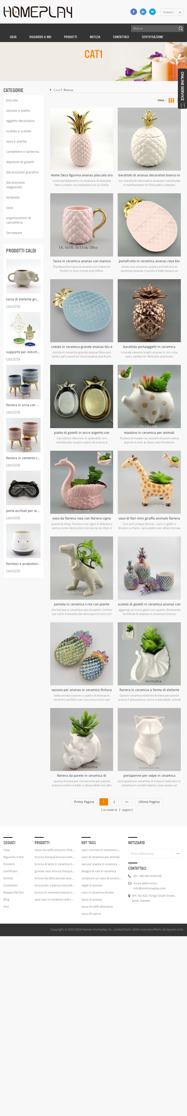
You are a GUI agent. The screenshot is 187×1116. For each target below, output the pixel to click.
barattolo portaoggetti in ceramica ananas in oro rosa (149, 347)
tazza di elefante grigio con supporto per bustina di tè (23, 299)
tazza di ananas (91, 899)
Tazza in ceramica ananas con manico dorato (82, 261)
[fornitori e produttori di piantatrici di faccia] (23, 541)
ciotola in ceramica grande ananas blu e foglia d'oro (81, 347)
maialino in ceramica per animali (149, 432)
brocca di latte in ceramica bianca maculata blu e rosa (55, 864)
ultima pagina (149, 802)
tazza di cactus (91, 914)
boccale (12, 100)
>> (127, 802)
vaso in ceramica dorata (97, 892)
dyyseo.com (174, 929)
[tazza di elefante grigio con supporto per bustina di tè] (23, 276)
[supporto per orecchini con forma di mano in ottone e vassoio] (23, 329)
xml (6, 906)
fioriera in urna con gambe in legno (23, 405)
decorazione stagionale (15, 184)
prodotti (9, 864)
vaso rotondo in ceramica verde (101, 850)
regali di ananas (91, 885)
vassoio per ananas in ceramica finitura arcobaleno (82, 690)
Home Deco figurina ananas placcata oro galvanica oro (82, 175)
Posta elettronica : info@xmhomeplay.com (149, 885)
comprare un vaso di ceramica (101, 878)
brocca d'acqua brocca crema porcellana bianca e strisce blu (55, 857)
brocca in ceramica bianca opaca (55, 892)
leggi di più (13, 306)
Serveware (14, 233)
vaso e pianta (16, 141)
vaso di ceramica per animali (100, 857)
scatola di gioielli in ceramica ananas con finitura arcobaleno (149, 604)
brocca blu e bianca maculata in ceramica (55, 885)
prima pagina (84, 802)
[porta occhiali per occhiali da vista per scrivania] (23, 488)
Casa (13, 36)
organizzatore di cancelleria (18, 220)
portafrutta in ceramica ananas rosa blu (149, 261)
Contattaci (121, 36)
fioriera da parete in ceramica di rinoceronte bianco (81, 775)
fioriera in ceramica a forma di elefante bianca (149, 690)
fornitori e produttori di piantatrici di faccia (23, 564)
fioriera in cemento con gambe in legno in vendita (23, 458)
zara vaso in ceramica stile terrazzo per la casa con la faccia (55, 899)
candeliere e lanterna (22, 151)
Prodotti (70, 36)
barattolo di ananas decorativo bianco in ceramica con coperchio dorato (149, 175)
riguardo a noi (40, 36)
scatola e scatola (18, 131)
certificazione (152, 36)
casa (6, 850)
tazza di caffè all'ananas (97, 906)
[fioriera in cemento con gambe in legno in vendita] (23, 435)
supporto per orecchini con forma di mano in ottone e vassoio (23, 352)
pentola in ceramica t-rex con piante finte (81, 604)
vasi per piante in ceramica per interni (101, 864)
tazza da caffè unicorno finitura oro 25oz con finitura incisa (55, 850)
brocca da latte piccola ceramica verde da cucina (55, 878)
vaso (9, 207)
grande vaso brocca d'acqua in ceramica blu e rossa (55, 871)
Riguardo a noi (13, 857)
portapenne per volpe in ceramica (149, 775)
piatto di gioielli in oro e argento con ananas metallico (81, 432)
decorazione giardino (22, 172)
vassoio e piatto (18, 110)
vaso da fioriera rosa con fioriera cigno (81, 518)
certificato (10, 871)
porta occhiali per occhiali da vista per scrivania (23, 511)
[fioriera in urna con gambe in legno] (23, 382)
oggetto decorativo (20, 121)
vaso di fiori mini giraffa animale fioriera (149, 518)
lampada (13, 197)
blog (6, 899)
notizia (95, 36)
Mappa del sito (13, 892)
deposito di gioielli (20, 162)
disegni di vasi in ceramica (98, 871)
